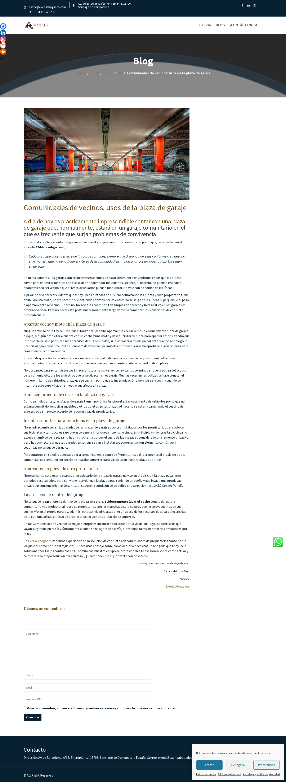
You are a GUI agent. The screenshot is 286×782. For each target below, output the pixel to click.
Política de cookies (206, 774)
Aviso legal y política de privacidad (261, 774)
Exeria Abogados (40, 541)
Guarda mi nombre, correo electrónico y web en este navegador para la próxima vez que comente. (101, 708)
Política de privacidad (229, 774)
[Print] (3, 51)
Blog (220, 25)
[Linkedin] (3, 33)
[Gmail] (3, 45)
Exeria (205, 25)
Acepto (209, 765)
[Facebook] (3, 26)
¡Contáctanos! (243, 25)
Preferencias (266, 765)
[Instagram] (3, 39)
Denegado (238, 765)
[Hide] (1, 58)
